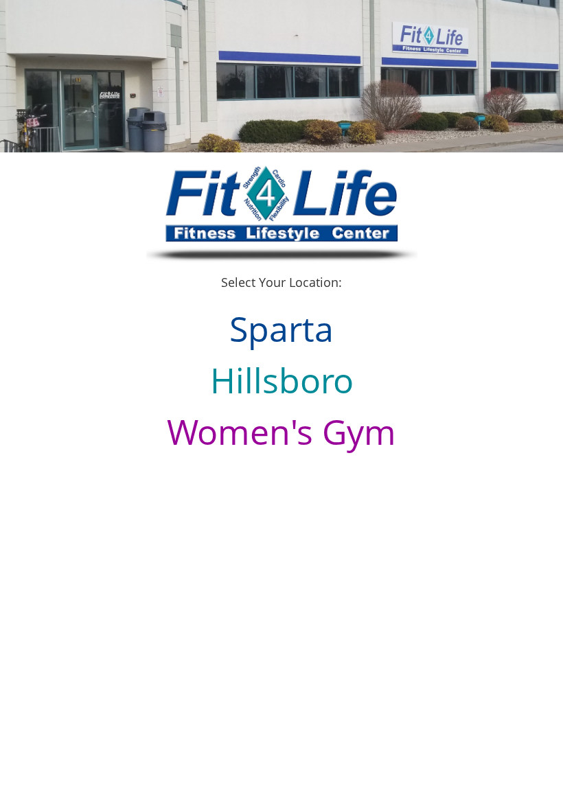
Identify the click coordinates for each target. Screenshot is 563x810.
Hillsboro (282, 380)
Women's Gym (281, 431)
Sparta (281, 328)
